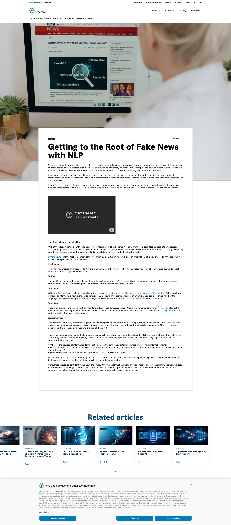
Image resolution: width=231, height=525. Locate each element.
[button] (191, 484)
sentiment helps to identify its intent (147, 293)
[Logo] (37, 11)
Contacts (187, 3)
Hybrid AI (169, 11)
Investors (138, 3)
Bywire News (54, 256)
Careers (167, 3)
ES (195, 3)
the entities (94, 281)
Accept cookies (173, 518)
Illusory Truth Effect (170, 310)
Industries (195, 11)
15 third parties (54, 491)
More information (58, 518)
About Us (156, 11)
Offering (182, 11)
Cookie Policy (43, 512)
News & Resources (153, 3)
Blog (51, 139)
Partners (177, 3)
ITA (200, 3)
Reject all (135, 518)
